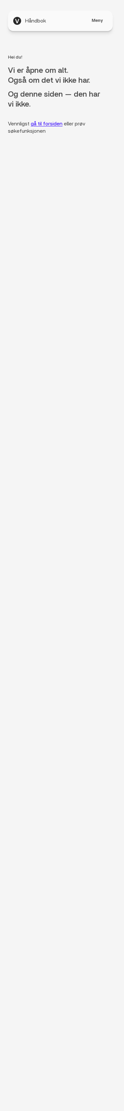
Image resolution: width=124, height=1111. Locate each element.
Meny (97, 20)
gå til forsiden (46, 123)
